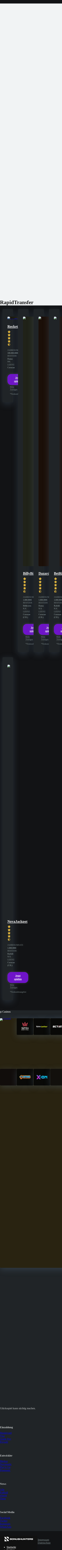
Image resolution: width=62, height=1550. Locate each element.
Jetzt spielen (18, 977)
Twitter (3, 1520)
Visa (2, 1436)
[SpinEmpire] (25, 1034)
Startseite (11, 1547)
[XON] (42, 1084)
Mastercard (6, 1433)
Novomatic (6, 1464)
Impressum (43, 1539)
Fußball (4, 1492)
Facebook (5, 1517)
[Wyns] (25, 1084)
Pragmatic (5, 1470)
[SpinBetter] (42, 1034)
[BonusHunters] (18, 1541)
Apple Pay (5, 1439)
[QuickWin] (8, 1084)
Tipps (3, 1498)
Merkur (4, 1461)
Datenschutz (44, 1542)
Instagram (5, 1523)
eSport (3, 1495)
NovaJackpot (17, 921)
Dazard (44, 573)
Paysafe (4, 1442)
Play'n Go (5, 1467)
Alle (2, 1489)
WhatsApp (5, 1526)
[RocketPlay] (13, 319)
